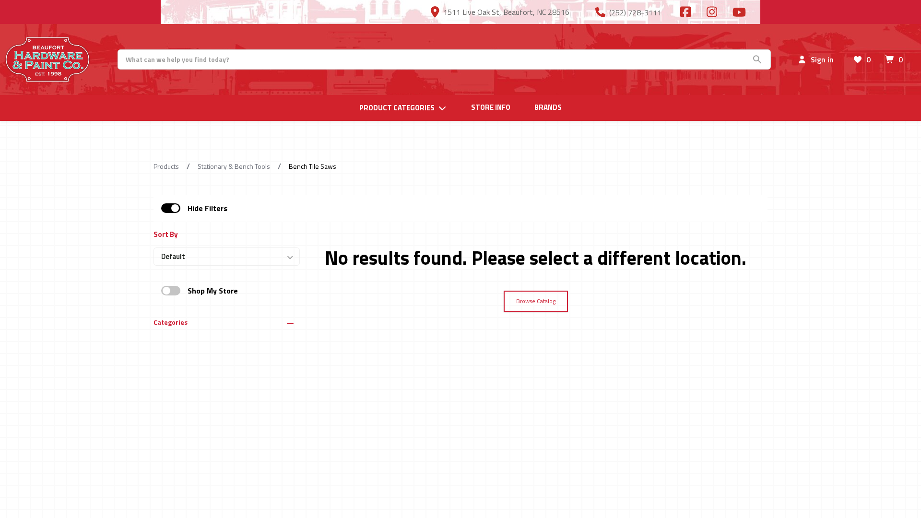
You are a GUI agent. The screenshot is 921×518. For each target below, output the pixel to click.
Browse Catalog (535, 301)
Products (166, 166)
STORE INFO (490, 107)
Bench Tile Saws (312, 166)
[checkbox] (170, 208)
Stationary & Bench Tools (234, 166)
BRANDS (548, 107)
